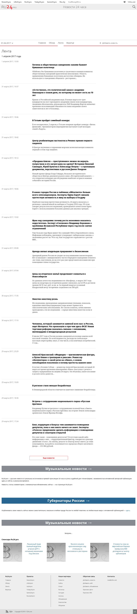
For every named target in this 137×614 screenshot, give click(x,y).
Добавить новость (89, 580)
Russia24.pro (31, 596)
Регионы (61, 590)
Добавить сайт (88, 583)
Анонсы (61, 596)
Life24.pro (18, 2)
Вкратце (8, 590)
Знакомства (62, 602)
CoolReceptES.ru (74, 2)
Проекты (30, 576)
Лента (6, 51)
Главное (8, 580)
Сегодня (61, 593)
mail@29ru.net (112, 580)
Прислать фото (88, 590)
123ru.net (131, 2)
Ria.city (62, 2)
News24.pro (6, 2)
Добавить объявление (90, 586)
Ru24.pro (28, 2)
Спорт (60, 586)
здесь (128, 510)
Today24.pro (39, 2)
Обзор (7, 583)
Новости (61, 580)
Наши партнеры (64, 576)
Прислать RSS (87, 593)
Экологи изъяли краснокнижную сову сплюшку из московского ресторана (77, 547)
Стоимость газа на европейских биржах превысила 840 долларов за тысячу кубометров (121, 549)
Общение (61, 605)
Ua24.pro (29, 586)
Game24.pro (52, 2)
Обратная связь (89, 576)
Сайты (60, 583)
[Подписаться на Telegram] (124, 2)
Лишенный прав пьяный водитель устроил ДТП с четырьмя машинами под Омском (34, 549)
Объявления (62, 599)
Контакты (111, 576)
